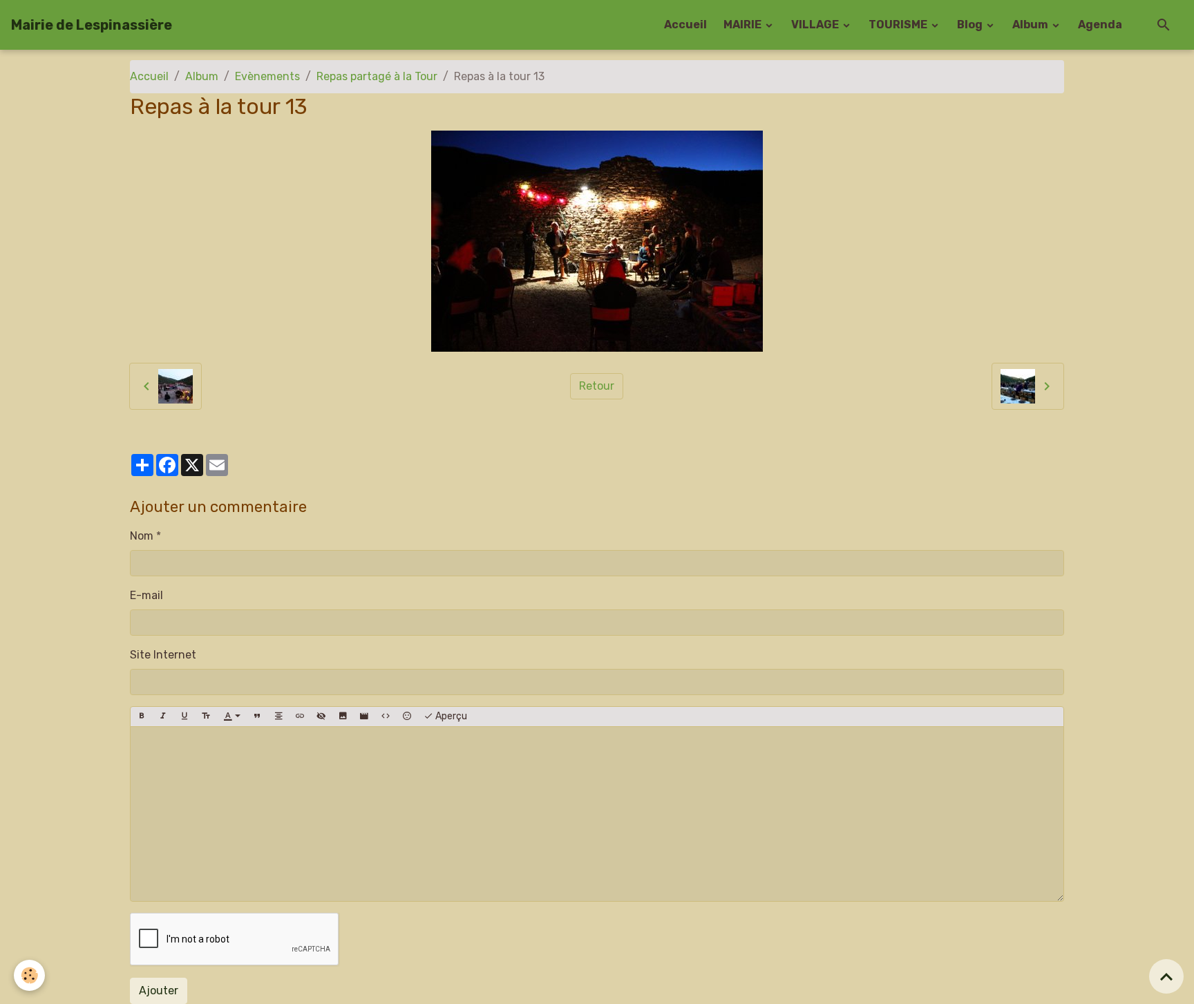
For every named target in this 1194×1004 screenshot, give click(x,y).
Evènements (267, 76)
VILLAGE (816, 24)
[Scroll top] (1166, 976)
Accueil (685, 24)
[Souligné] (184, 716)
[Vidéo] (364, 716)
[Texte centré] (278, 716)
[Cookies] (29, 975)
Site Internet (163, 654)
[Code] (386, 716)
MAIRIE (743, 24)
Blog (971, 24)
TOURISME (899, 24)
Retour (596, 385)
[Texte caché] (321, 716)
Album (1031, 24)
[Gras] (142, 716)
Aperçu (450, 716)
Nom (141, 535)
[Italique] (163, 716)
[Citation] (257, 716)
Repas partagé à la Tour (376, 76)
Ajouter (158, 990)
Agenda (1100, 24)
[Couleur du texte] (232, 716)
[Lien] (300, 716)
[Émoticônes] (407, 716)
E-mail (146, 595)
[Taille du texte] (206, 716)
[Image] (343, 716)
